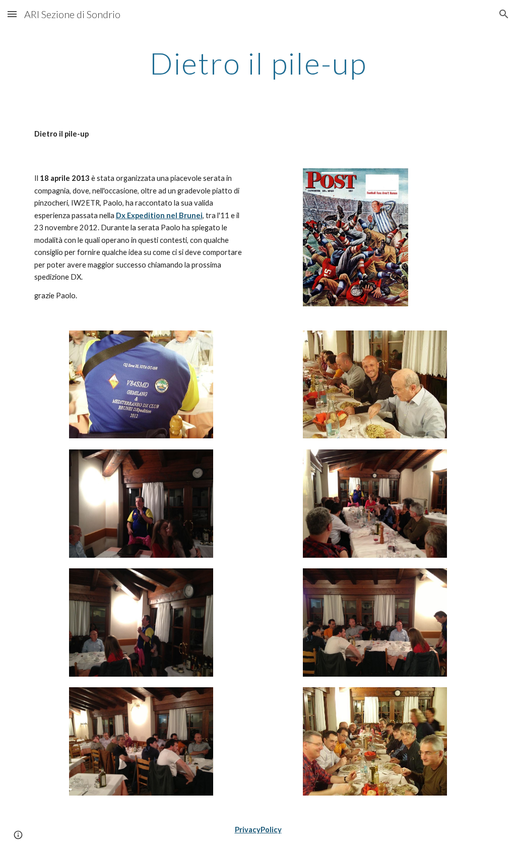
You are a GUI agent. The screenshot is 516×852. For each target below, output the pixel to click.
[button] (12, 14)
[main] (258, 63)
